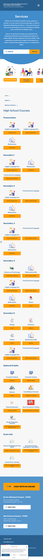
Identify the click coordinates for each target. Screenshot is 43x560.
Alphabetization (12, 132)
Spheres (12, 395)
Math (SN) (31, 343)
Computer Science (31, 380)
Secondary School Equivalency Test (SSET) (31, 451)
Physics (12, 343)
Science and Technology (12, 275)
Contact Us (13, 557)
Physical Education (12, 410)
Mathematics (12, 147)
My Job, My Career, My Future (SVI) (31, 410)
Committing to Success (31, 395)
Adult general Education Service (12, 5)
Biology (12, 328)
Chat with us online (24, 487)
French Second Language (12, 178)
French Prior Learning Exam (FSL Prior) (12, 466)
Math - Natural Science (31, 275)
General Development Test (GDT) (12, 450)
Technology (12, 380)
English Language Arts (31, 132)
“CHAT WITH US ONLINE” (21, 29)
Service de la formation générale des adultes (15, 4)
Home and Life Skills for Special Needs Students (12, 427)
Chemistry (31, 328)
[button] (26, 546)
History (31, 305)
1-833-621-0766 (7, 539)
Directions (11, 507)
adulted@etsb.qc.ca (8, 542)
